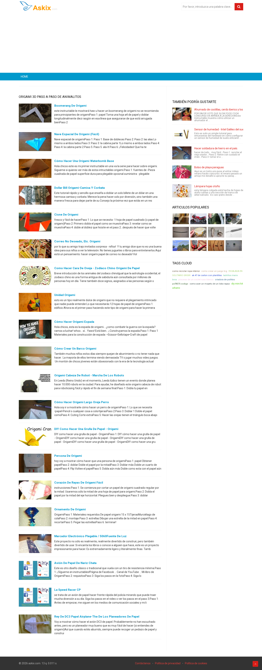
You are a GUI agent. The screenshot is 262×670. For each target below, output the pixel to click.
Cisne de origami (66, 214)
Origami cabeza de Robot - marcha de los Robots (89, 375)
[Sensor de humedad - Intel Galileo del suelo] (181, 134)
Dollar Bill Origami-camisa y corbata (79, 188)
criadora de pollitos (225, 279)
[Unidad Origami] (35, 303)
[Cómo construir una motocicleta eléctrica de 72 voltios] (198, 219)
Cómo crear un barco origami (75, 348)
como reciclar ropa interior (186, 271)
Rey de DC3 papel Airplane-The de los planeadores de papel (96, 616)
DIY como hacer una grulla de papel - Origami (86, 429)
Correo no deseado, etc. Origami (77, 241)
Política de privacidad (167, 663)
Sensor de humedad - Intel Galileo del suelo (220, 129)
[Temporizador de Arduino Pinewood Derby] (180, 219)
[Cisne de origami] (35, 222)
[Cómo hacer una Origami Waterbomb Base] (35, 169)
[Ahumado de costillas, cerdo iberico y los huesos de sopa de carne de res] (181, 114)
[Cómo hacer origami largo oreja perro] (35, 410)
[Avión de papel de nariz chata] (35, 571)
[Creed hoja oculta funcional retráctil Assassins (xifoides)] (233, 232)
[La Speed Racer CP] (35, 598)
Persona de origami (68, 456)
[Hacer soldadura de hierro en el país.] (181, 152)
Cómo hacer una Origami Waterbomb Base (84, 161)
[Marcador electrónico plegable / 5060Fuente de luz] (35, 544)
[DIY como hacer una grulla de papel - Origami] (35, 437)
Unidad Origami (64, 295)
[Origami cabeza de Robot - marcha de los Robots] (35, 383)
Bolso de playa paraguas (209, 167)
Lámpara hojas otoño (207, 186)
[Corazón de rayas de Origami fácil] (35, 490)
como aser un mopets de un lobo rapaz (210, 283)
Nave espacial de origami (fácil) (76, 134)
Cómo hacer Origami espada (74, 322)
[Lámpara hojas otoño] (181, 190)
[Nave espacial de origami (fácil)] (35, 142)
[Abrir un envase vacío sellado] (198, 232)
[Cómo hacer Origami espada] (35, 330)
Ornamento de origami (70, 509)
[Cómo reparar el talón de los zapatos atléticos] (216, 219)
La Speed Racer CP (67, 590)
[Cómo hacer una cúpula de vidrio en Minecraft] (180, 245)
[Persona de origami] (35, 464)
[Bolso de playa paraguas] (181, 171)
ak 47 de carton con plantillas (207, 275)
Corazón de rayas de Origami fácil (78, 482)
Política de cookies (196, 663)
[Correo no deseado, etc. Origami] (35, 249)
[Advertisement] (131, 43)
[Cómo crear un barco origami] (35, 356)
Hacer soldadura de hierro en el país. (216, 148)
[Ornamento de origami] (35, 517)
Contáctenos (143, 663)
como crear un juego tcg (214, 271)
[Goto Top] (255, 664)
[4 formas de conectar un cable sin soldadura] (216, 245)
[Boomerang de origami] (35, 113)
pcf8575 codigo (180, 284)
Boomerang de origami (70, 105)
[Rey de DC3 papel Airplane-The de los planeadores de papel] (35, 624)
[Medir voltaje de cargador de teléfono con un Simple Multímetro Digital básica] (198, 245)
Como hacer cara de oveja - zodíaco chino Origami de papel (97, 268)
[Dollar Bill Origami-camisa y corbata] (35, 196)
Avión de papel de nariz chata (75, 563)
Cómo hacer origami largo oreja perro (81, 402)
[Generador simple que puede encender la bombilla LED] (233, 245)
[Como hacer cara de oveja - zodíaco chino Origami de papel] (35, 276)
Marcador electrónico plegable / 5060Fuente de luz (90, 536)
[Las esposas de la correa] (180, 232)
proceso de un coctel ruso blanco (195, 279)
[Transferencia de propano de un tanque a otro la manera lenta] (233, 219)
